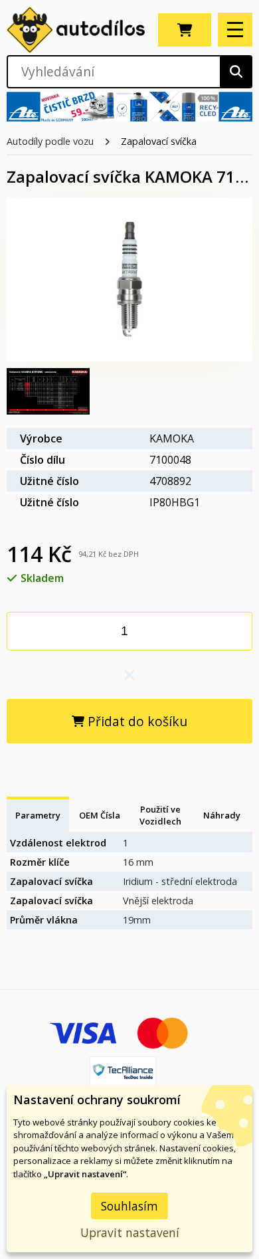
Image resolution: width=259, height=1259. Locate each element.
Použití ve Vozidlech (160, 815)
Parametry (37, 815)
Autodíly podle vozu (50, 141)
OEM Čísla (99, 815)
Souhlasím (129, 1206)
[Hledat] (236, 71)
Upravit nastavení (129, 1232)
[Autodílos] (76, 30)
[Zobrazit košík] (184, 30)
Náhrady (221, 815)
